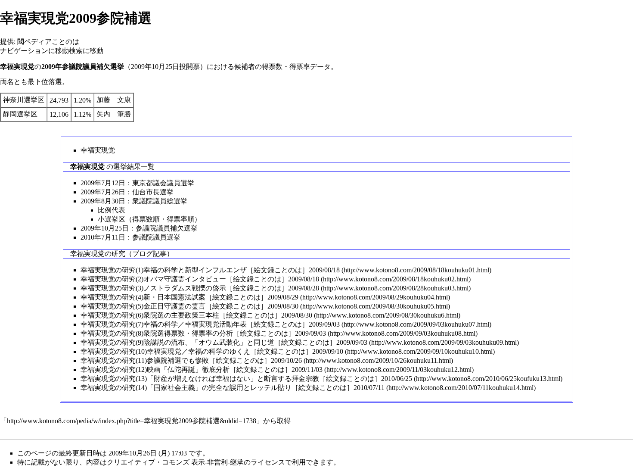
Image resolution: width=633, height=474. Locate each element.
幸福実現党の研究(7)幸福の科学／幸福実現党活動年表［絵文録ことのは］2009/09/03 (210, 324)
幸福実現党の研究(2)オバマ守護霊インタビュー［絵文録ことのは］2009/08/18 (200, 279)
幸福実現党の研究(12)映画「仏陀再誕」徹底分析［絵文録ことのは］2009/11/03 (202, 369)
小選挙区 (111, 219)
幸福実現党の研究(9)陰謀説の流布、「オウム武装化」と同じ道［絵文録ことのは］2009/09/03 (224, 342)
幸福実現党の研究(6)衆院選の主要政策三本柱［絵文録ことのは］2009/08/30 (196, 315)
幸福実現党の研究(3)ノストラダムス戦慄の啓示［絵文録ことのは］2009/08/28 (200, 288)
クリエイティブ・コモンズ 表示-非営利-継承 (175, 462)
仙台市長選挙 (153, 192)
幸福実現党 (98, 150)
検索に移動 (86, 50)
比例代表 (111, 210)
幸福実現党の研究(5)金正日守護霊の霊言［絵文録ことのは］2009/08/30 (189, 306)
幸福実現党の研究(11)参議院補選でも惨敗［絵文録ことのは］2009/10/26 (191, 360)
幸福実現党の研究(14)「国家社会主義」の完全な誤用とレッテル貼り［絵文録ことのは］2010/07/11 (233, 387)
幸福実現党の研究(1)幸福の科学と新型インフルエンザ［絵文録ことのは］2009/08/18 (210, 270)
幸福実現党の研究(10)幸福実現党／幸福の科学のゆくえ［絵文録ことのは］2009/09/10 (212, 351)
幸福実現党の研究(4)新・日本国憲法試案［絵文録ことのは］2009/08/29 (189, 297)
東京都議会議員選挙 (163, 183)
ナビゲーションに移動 (34, 50)
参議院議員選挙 (156, 237)
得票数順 (146, 219)
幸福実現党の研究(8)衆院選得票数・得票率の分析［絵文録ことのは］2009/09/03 (203, 333)
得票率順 (180, 219)
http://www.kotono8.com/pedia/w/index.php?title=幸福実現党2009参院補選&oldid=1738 (131, 420)
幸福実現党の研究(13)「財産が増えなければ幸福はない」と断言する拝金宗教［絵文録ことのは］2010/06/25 (246, 378)
